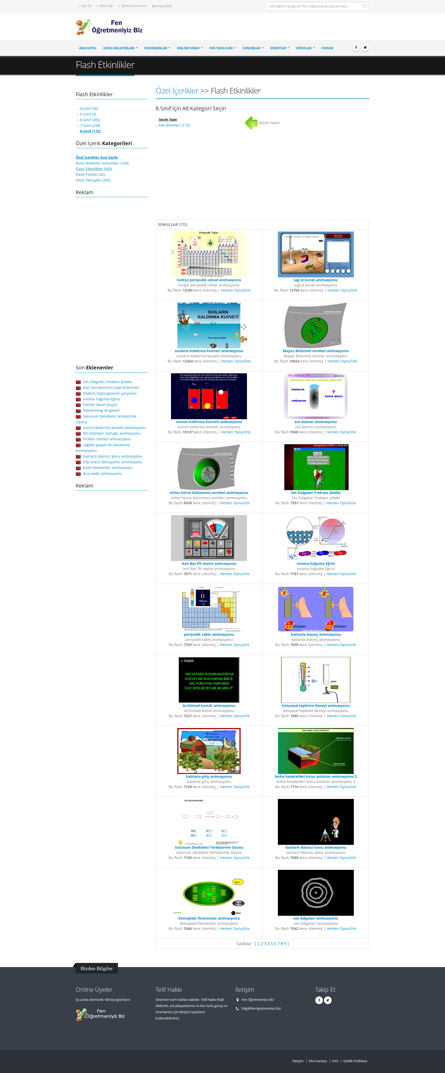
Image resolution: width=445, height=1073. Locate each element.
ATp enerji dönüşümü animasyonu (112, 461)
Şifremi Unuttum (134, 6)
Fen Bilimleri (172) (174, 125)
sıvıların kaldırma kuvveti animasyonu (209, 350)
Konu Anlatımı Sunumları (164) (102, 163)
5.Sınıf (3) (88, 114)
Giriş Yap (106, 6)
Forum (327, 48)
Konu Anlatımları (119, 48)
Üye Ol (85, 6)
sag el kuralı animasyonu (316, 279)
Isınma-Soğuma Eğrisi (101, 399)
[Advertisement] (275, 26)
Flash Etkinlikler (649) (94, 168)
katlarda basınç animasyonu (316, 634)
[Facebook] (356, 47)
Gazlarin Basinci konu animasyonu (112, 456)
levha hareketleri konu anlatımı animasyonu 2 (316, 776)
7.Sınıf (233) (90, 125)
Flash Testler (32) (90, 174)
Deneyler (278, 48)
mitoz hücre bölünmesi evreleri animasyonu (209, 492)
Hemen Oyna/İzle (236, 290)
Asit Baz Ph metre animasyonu (209, 563)
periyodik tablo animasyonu (209, 634)
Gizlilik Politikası (355, 1061)
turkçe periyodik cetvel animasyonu (209, 279)
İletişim (298, 1061)
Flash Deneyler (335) (93, 180)
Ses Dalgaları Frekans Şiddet (107, 381)
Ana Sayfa (87, 48)
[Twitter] (365, 47)
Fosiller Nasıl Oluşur (100, 404)
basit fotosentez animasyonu (108, 467)
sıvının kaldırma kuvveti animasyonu (114, 427)
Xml (335, 1061)
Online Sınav (188, 48)
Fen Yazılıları (221, 48)
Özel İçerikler (177, 90)
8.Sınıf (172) (90, 131)
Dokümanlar (155, 48)
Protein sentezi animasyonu (107, 438)
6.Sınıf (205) (90, 119)
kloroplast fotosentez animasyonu (209, 918)
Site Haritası (318, 1061)
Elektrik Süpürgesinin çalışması (110, 393)
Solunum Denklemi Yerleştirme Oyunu (209, 847)
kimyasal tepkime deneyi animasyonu (316, 705)
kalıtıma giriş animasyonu (209, 776)
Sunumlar (251, 48)
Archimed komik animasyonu (209, 705)
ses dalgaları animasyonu (315, 918)
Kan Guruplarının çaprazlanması (111, 387)
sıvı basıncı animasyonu (316, 421)
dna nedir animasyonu (102, 473)
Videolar (304, 48)
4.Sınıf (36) (89, 108)
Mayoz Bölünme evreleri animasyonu (316, 350)
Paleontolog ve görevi (101, 410)
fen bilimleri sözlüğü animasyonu (112, 433)
